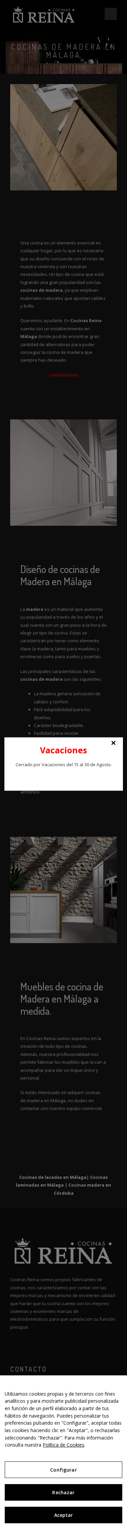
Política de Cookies (63, 1445)
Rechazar (63, 1492)
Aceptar (63, 1515)
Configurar (63, 1470)
